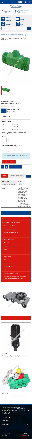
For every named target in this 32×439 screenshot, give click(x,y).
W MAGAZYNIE (6, 116)
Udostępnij (2, 167)
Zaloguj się (9, 162)
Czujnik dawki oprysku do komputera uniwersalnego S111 (15, 396)
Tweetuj (6, 167)
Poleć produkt (15, 167)
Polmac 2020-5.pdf (13, 109)
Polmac (12, 101)
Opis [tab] (4, 176)
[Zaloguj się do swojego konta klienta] (22, 2)
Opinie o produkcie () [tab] (17, 176)
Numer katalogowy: (8, 103)
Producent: (5, 101)
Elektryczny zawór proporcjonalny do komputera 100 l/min (15, 356)
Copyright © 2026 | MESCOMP (7, 434)
